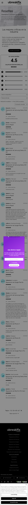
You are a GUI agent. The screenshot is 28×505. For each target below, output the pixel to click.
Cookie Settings (14, 494)
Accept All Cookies (14, 502)
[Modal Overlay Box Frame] (14, 252)
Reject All (14, 498)
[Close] (26, 484)
